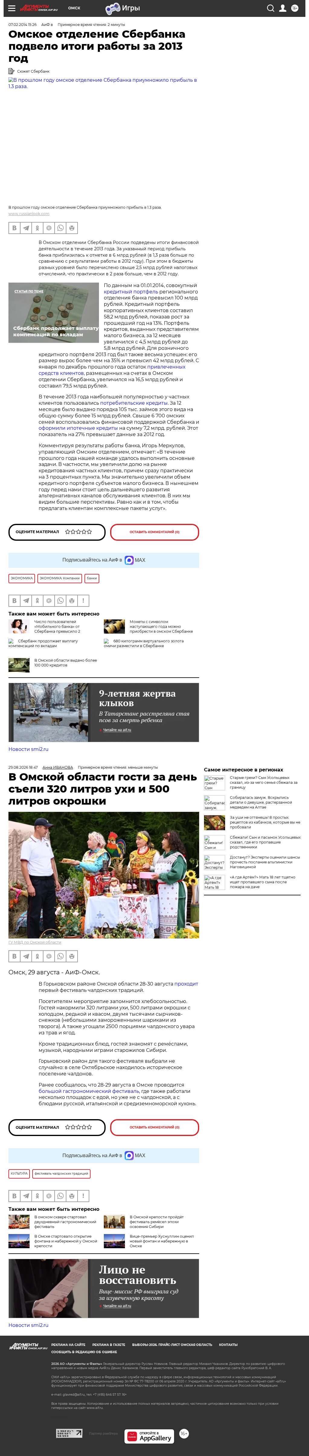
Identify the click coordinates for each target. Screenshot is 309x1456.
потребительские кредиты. (134, 403)
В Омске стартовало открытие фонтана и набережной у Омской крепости (65, 1241)
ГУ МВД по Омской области (34, 942)
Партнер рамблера (103, 1433)
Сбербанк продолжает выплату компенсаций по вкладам (43, 643)
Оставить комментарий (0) (155, 532)
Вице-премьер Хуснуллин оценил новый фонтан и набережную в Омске (162, 1241)
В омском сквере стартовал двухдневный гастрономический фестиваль (65, 1222)
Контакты (228, 1345)
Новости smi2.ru (28, 749)
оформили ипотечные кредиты (78, 428)
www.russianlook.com (28, 213)
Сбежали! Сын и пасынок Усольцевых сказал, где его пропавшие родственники (265, 842)
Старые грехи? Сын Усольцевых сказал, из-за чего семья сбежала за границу (264, 782)
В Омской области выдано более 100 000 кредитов (65, 662)
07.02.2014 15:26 (22, 24)
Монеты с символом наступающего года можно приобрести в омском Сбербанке (161, 626)
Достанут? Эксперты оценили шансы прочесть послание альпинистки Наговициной (265, 862)
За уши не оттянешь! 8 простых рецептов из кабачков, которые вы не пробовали (265, 822)
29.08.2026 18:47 (23, 767)
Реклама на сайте (68, 1345)
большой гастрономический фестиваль (89, 1091)
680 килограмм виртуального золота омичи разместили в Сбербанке (144, 643)
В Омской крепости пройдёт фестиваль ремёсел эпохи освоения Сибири (157, 1222)
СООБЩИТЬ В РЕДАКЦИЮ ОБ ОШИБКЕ (84, 1352)
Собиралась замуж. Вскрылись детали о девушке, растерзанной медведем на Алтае (261, 802)
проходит (186, 984)
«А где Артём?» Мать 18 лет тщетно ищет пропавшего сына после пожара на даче (262, 882)
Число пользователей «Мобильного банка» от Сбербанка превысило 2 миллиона (44, 628)
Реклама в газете (108, 1345)
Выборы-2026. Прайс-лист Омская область (172, 1345)
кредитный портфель (131, 292)
